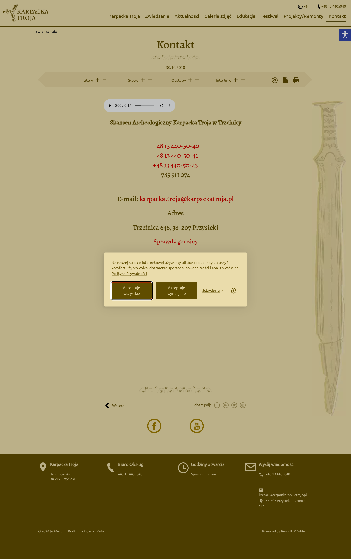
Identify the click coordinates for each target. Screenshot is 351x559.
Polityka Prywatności (129, 273)
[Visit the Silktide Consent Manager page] (233, 291)
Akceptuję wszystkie (131, 291)
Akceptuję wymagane (176, 291)
